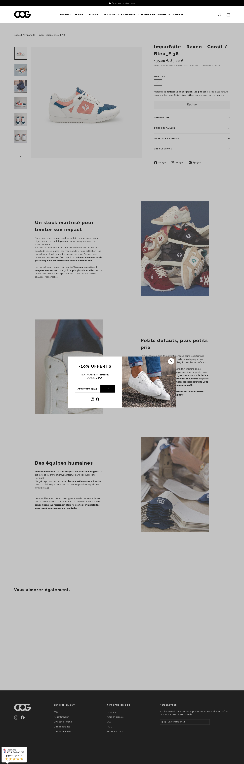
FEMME (79, 14)
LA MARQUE (128, 14)
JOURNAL (178, 14)
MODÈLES (110, 14)
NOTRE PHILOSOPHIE (154, 14)
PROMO (65, 14)
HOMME (94, 14)
